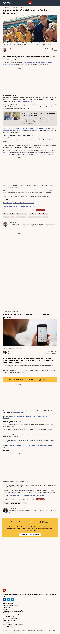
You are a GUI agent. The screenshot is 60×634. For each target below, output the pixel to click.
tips (25, 503)
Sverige (45, 217)
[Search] (53, 3)
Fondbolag (32, 214)
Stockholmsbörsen (34, 217)
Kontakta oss (6, 607)
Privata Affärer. (19, 412)
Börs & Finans (15, 7)
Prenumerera (40, 210)
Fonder (22, 7)
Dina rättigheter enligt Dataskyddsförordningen (16, 615)
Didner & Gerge (21, 214)
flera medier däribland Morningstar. (24, 101)
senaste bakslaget (8, 130)
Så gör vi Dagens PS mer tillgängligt (13, 624)
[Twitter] (8, 599)
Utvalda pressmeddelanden (10, 605)
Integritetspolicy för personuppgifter (13, 611)
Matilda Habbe (13, 509)
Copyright (5, 609)
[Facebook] (4, 599)
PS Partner (6, 622)
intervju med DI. (38, 147)
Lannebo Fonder (9, 217)
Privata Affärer (16, 503)
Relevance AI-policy (8, 616)
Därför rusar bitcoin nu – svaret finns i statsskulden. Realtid (27, 495)
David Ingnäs (12, 222)
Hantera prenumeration (9, 603)
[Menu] (56, 3)
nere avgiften (13, 442)
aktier (37, 365)
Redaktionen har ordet (9, 620)
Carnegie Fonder (9, 214)
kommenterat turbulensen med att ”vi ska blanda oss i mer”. (34, 128)
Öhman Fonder (21, 217)
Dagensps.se (6, 7)
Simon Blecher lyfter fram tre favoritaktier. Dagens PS (18, 203)
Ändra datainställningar (9, 626)
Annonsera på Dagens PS (10, 618)
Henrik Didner (43, 214)
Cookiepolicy (6, 613)
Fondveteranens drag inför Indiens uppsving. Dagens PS (19, 206)
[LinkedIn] (12, 599)
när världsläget (23, 370)
